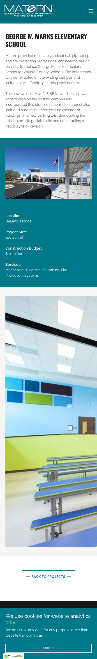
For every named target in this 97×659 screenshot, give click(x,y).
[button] (90, 10)
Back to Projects (48, 577)
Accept (48, 648)
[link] (28, 11)
